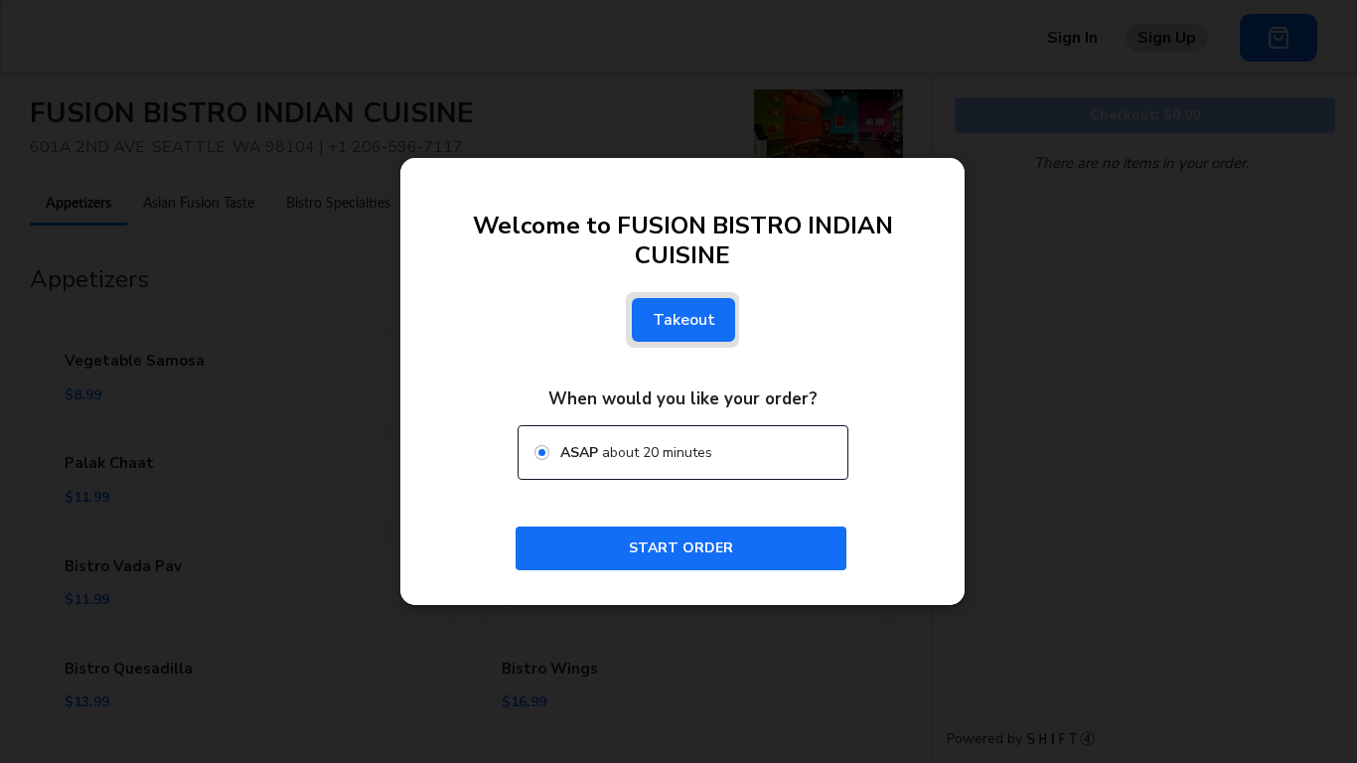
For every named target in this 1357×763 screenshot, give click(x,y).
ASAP (579, 452)
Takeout (684, 320)
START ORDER (681, 547)
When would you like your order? (683, 398)
